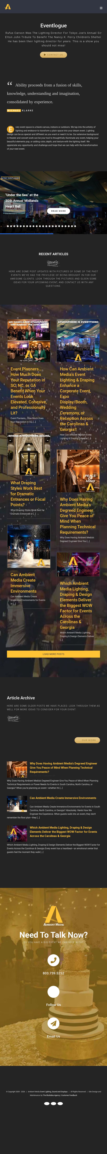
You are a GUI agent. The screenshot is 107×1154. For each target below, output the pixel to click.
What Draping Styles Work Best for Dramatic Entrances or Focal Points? (29, 455)
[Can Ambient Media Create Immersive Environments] (17, 804)
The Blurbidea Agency (51, 1095)
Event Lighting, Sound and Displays (54, 1092)
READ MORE (58, 211)
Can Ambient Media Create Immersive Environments (29, 546)
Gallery (23, 210)
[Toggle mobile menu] (101, 8)
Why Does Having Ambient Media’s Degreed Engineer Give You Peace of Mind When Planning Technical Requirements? (78, 471)
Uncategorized (11, 210)
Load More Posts (53, 654)
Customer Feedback (69, 1095)
